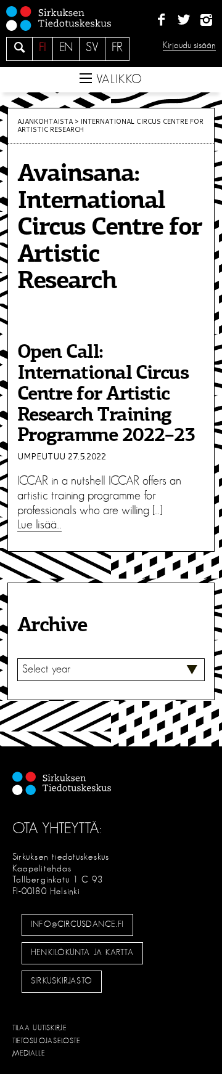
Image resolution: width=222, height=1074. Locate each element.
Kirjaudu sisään (189, 45)
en (66, 47)
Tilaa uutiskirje (39, 1028)
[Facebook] (161, 20)
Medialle (29, 1053)
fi (42, 47)
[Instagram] (206, 20)
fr (117, 47)
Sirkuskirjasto (61, 981)
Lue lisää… (39, 525)
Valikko (117, 79)
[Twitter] (183, 20)
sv (92, 47)
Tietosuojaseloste (46, 1040)
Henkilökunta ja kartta (82, 952)
